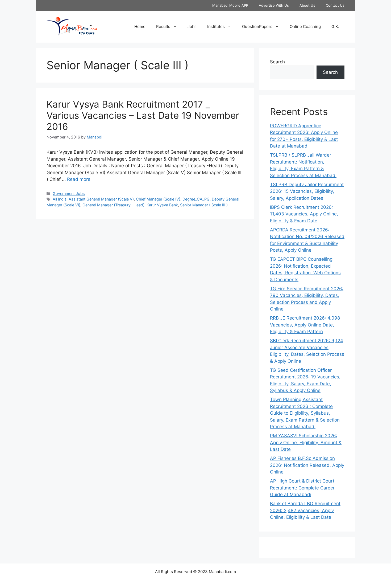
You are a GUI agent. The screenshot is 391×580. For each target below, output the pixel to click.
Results (163, 26)
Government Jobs (69, 193)
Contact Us (335, 5)
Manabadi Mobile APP (230, 5)
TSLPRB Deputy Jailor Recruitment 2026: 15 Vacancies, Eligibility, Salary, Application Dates (307, 191)
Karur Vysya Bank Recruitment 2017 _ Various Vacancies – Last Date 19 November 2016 (143, 115)
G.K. (335, 26)
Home (139, 26)
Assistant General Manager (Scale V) (101, 199)
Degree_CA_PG (196, 199)
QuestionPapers (257, 26)
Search (277, 61)
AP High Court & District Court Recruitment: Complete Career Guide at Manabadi (302, 487)
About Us (307, 5)
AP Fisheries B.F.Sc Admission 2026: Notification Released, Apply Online (307, 465)
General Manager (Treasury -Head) (113, 205)
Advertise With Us (274, 5)
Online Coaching (305, 26)
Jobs (192, 26)
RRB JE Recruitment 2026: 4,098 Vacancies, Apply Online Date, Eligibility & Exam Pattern (305, 324)
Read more (78, 179)
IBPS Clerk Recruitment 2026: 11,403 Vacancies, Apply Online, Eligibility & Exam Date (304, 214)
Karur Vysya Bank (162, 205)
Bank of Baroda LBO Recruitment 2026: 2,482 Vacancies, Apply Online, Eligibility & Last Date (305, 510)
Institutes (216, 26)
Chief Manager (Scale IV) (158, 199)
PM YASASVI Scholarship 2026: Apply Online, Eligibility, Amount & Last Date (306, 442)
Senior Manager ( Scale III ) (204, 205)
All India (59, 199)
